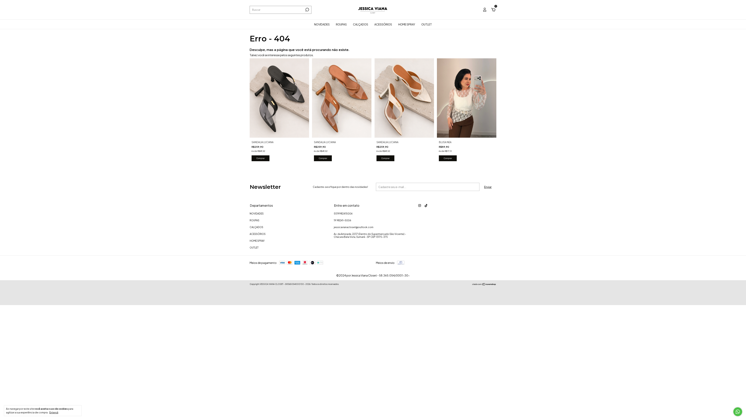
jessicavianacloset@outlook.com (353, 227)
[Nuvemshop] (484, 284)
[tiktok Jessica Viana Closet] (426, 205)
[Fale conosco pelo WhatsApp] (737, 411)
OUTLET (426, 24)
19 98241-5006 (342, 220)
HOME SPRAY (406, 24)
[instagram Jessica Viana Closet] (419, 205)
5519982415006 (343, 213)
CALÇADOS (360, 24)
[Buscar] (306, 10)
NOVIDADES (322, 24)
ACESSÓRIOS (383, 24)
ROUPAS (341, 24)
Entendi (53, 412)
